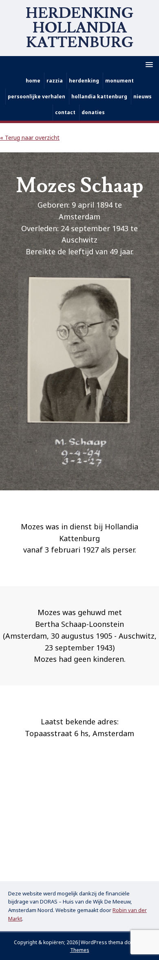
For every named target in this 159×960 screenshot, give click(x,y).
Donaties (93, 112)
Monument (119, 80)
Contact (65, 112)
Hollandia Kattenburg (99, 96)
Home (33, 80)
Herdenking (84, 80)
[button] (148, 64)
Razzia (54, 80)
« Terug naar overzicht (30, 137)
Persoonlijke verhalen (36, 96)
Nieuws (142, 96)
